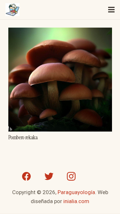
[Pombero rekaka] (60, 32)
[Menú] (111, 10)
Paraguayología (76, 192)
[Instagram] (71, 176)
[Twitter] (49, 176)
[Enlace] (12, 9)
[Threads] (94, 176)
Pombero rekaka (23, 137)
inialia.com (76, 201)
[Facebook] (26, 176)
